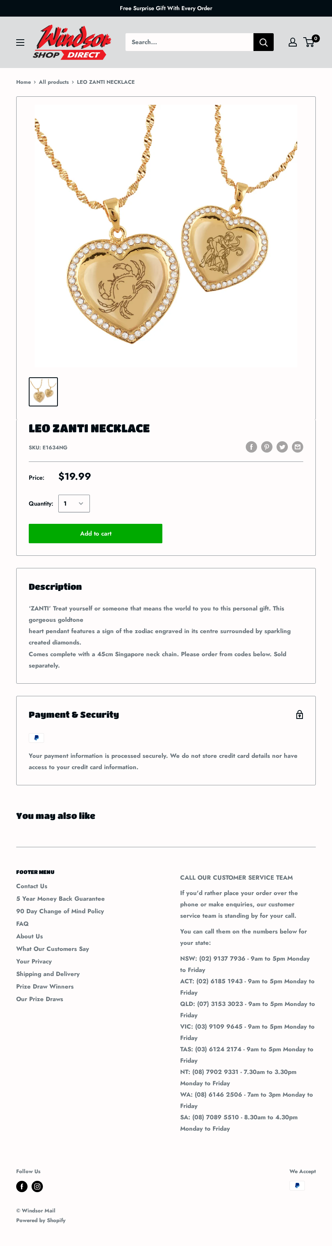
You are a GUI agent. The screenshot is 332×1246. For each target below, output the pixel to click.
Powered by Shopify (41, 1220)
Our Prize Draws (39, 999)
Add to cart (95, 533)
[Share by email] (297, 447)
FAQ (22, 923)
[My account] (293, 42)
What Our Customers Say (52, 948)
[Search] (263, 42)
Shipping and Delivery (48, 974)
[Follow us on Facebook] (22, 1186)
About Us (29, 936)
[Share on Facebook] (251, 447)
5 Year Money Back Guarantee (60, 898)
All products (54, 82)
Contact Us (31, 886)
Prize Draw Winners (45, 986)
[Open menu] (20, 42)
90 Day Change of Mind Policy (60, 911)
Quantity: (41, 503)
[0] (309, 42)
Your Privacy (34, 961)
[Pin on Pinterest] (266, 447)
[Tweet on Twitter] (282, 447)
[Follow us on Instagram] (37, 1186)
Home (23, 82)
